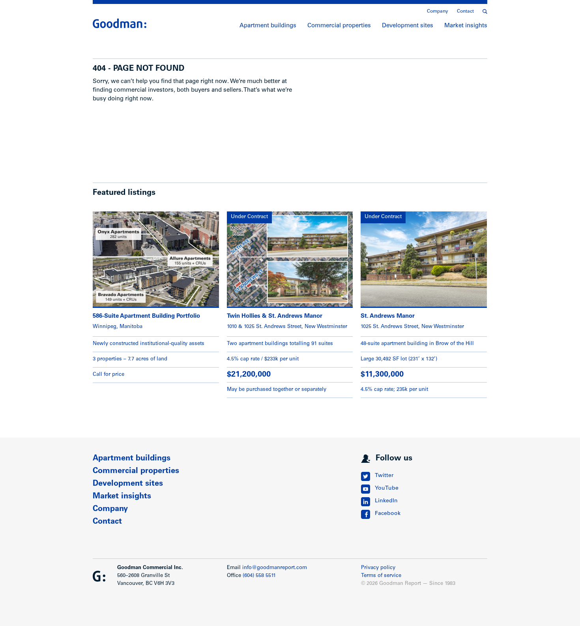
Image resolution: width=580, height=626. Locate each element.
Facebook (387, 514)
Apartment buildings (267, 26)
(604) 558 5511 (259, 576)
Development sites (407, 26)
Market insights (465, 26)
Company (437, 11)
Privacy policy (378, 568)
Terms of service (381, 576)
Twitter (384, 476)
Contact (465, 11)
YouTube (387, 488)
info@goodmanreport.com (274, 568)
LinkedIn (386, 501)
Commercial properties (339, 26)
